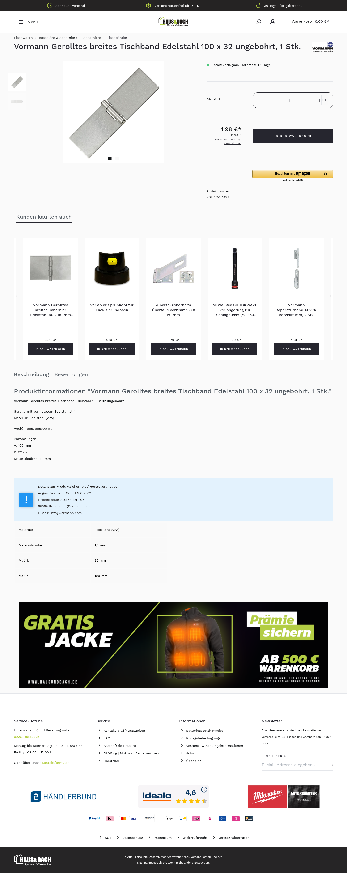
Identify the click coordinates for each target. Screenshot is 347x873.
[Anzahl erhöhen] (320, 100)
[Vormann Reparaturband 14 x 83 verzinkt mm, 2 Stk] (296, 268)
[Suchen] (258, 22)
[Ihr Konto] (273, 22)
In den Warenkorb (293, 136)
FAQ (107, 738)
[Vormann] (322, 47)
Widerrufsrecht (194, 837)
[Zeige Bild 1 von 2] (110, 158)
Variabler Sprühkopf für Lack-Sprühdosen (112, 307)
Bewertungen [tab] (71, 374)
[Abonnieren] (330, 765)
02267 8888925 (26, 737)
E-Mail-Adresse (276, 755)
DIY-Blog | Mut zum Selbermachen (131, 753)
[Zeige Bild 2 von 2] (117, 158)
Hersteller (111, 761)
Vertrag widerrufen (234, 837)
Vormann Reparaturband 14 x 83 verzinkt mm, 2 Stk (296, 310)
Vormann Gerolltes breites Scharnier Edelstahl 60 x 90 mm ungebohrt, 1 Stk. (50, 310)
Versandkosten (200, 857)
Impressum (163, 837)
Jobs (190, 753)
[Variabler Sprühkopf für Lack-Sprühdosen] (111, 268)
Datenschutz (132, 837)
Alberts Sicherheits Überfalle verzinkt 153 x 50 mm (173, 310)
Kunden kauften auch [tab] (44, 217)
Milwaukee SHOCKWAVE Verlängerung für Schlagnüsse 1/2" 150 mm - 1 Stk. (234, 310)
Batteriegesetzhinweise (205, 730)
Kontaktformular (55, 763)
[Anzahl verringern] (259, 100)
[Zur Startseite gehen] (173, 22)
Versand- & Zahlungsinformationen (214, 746)
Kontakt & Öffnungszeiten (124, 730)
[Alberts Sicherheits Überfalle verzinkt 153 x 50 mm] (173, 268)
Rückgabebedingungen (204, 738)
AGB (108, 837)
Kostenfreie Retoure (120, 746)
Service (103, 721)
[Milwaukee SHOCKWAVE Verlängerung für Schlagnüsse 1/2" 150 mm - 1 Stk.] (234, 268)
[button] (292, 176)
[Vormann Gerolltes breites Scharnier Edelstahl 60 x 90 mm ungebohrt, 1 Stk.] (50, 268)
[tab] (31, 374)
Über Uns (193, 761)
